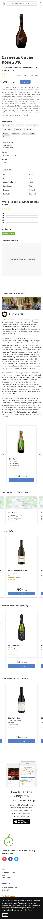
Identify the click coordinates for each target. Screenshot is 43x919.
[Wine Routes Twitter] (16, 859)
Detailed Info (7, 169)
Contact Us (6, 890)
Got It (5, 915)
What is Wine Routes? (10, 887)
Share (35, 75)
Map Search (6, 878)
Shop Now (25, 82)
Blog (3, 875)
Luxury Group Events (10, 872)
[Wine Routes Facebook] (10, 859)
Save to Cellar (21, 75)
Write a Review (8, 233)
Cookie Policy (27, 910)
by (8, 70)
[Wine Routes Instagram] (4, 859)
